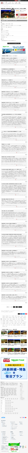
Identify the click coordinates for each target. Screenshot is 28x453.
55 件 (25, 10)
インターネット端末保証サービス (14, 424)
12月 (15, 320)
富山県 (6, 405)
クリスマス (19, 320)
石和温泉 (7, 390)
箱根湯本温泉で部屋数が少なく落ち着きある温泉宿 (11, 205)
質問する (19, 0)
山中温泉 (9, 391)
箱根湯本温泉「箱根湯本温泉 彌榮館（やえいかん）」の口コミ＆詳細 (13, 8)
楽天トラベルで (14, 43)
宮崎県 (13, 413)
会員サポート (21, 435)
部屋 (15, 323)
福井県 (10, 405)
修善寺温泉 (15, 390)
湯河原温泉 (9, 390)
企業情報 (11, 431)
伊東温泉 (12, 390)
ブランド (12, 434)
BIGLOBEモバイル (5, 425)
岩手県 (9, 398)
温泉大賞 (21, 423)
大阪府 (10, 408)
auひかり (4, 424)
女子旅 (4, 326)
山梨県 (6, 403)
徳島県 (6, 411)
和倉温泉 (7, 391)
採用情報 (12, 437)
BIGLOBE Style (13, 438)
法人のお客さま (3, 431)
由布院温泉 (2, 395)
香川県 (8, 411)
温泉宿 (7, 320)
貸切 (18, 323)
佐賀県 (6, 413)
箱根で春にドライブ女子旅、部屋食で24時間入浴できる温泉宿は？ (13, 299)
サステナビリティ (13, 435)
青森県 (7, 398)
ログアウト (26, 0)
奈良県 (14, 408)
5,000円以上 (24, 323)
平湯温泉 (4, 392)
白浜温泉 (15, 392)
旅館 (7, 323)
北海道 (5, 398)
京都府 (8, 408)
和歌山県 (16, 408)
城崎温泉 (10, 392)
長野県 (8, 403)
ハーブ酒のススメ (22, 399)
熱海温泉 (5, 395)
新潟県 (10, 403)
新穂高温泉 (7, 392)
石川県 (8, 405)
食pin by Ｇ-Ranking (22, 398)
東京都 (4, 317)
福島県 (17, 398)
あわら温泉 (12, 391)
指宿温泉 (7, 395)
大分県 (12, 413)
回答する (16, 0)
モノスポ (21, 393)
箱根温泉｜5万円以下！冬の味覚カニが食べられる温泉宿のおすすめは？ (13, 289)
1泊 (6, 326)
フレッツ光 (4, 435)
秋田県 (13, 398)
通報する (26, 77)
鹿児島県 (15, 413)
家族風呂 (23, 320)
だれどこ (21, 388)
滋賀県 (6, 408)
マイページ (23, 0)
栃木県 (7, 317)
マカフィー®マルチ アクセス (5, 442)
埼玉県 (6, 402)
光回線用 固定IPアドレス (5, 437)
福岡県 (5, 413)
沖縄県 (17, 413)
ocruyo (21, 389)
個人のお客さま (3, 420)
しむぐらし (21, 424)
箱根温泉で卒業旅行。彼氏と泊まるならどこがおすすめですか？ (13, 151)
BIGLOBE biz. (4, 433)
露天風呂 (4, 323)
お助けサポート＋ (13, 423)
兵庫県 (12, 408)
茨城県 (10, 400)
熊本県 (10, 413)
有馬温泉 (12, 392)
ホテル (10, 323)
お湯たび (21, 390)
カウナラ (21, 395)
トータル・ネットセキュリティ (14, 426)
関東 (16, 317)
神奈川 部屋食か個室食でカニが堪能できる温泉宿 (11, 63)
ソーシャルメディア (13, 439)
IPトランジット (4, 440)
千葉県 (8, 402)
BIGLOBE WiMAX (5, 426)
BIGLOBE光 (4, 423)
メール (21, 434)
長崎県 (8, 413)
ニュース (12, 436)
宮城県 (11, 398)
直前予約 (25, 317)
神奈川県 (10, 317)
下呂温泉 (2, 392)
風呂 (12, 323)
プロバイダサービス (5, 436)
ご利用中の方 (21, 431)
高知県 (12, 411)
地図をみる (17, 12)
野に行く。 (21, 394)
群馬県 (13, 317)
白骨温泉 (2, 390)
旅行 (20, 323)
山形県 (15, 398)
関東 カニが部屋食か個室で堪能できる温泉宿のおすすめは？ (12, 74)
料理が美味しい (11, 320)
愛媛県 (10, 411)
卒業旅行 (4, 320)
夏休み (21, 317)
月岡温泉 (4, 390)
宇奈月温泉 (15, 391)
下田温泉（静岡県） (3, 391)
